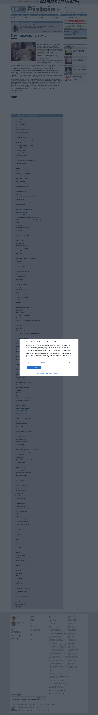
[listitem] (49, 363)
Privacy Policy (57, 373)
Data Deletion (40, 373)
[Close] (75, 341)
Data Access (49, 373)
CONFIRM (34, 367)
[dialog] (49, 357)
